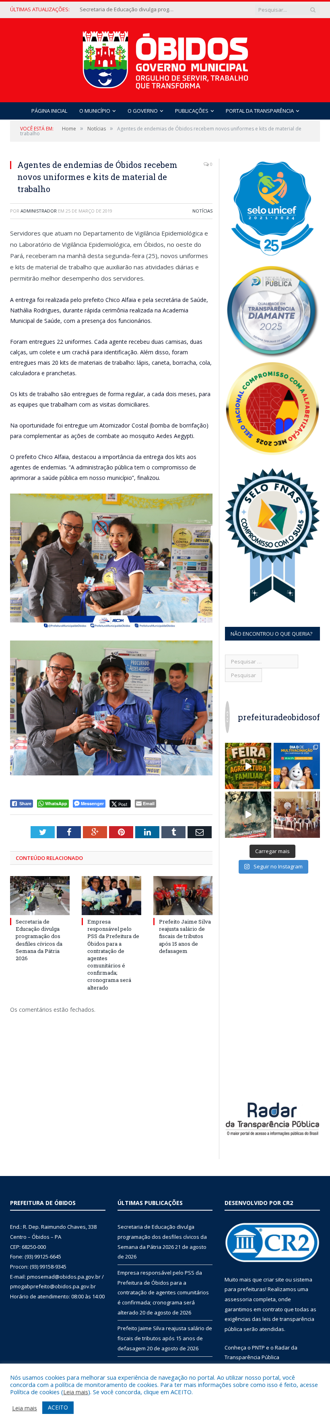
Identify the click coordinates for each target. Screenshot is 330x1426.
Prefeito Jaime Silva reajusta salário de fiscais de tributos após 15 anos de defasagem (185, 936)
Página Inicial (49, 110)
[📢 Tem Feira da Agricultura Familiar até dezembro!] (248, 766)
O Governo (143, 110)
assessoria (238, 1299)
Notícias (202, 211)
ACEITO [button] (58, 1407)
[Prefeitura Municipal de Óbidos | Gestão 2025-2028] (165, 58)
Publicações (191, 110)
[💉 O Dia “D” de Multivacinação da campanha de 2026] (297, 766)
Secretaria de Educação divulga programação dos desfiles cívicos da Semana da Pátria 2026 (39, 940)
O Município (94, 110)
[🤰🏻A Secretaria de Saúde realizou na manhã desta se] (297, 815)
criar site (273, 1279)
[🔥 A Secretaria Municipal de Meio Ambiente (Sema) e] (248, 815)
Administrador (39, 211)
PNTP (258, 1347)
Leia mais (75, 1391)
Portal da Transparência (260, 110)
